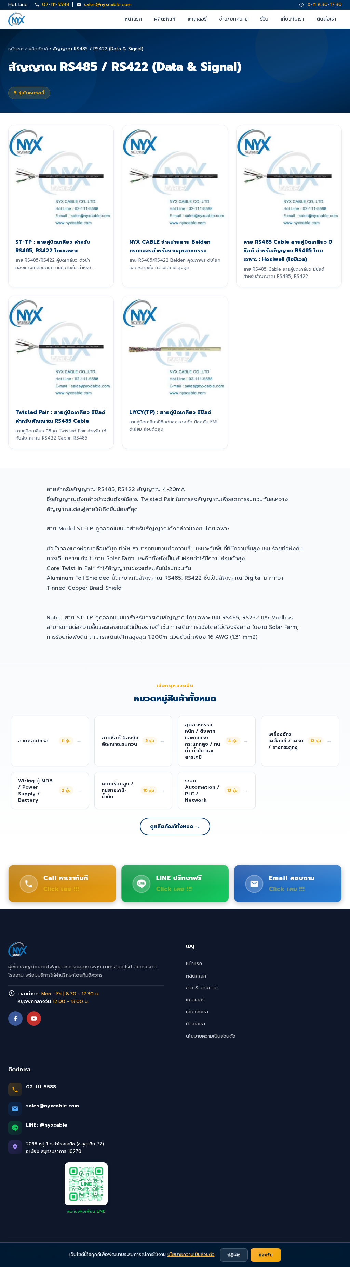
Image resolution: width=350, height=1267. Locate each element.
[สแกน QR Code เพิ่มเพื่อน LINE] (86, 1183)
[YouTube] (34, 1018)
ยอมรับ (266, 1254)
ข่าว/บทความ (233, 19)
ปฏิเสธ (234, 1254)
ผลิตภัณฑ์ (164, 19)
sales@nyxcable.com (108, 4)
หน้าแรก (133, 19)
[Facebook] (15, 1018)
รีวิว (264, 19)
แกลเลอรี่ (197, 19)
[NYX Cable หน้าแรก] (16, 19)
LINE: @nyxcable (46, 1125)
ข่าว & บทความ (202, 988)
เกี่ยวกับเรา (292, 19)
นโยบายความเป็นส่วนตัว (210, 1036)
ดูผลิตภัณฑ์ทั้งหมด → (175, 826)
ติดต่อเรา (326, 19)
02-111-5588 (55, 4)
